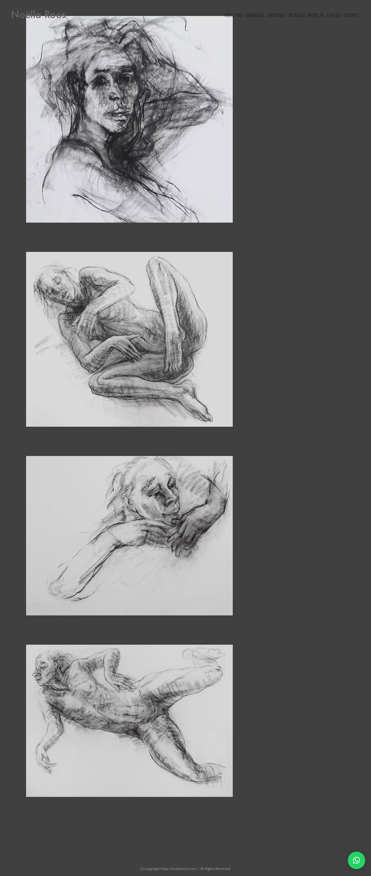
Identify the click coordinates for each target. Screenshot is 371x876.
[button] (356, 860)
